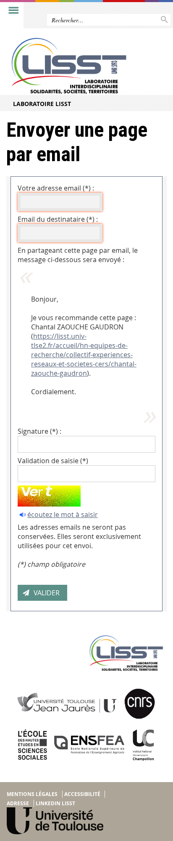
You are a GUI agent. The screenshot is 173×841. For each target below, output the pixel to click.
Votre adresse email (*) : (56, 188)
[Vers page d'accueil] (69, 66)
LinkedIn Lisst (55, 803)
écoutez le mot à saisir (62, 514)
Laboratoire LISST (42, 104)
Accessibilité (82, 794)
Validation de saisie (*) (53, 460)
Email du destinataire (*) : (58, 219)
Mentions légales (32, 794)
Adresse (18, 803)
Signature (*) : (39, 431)
